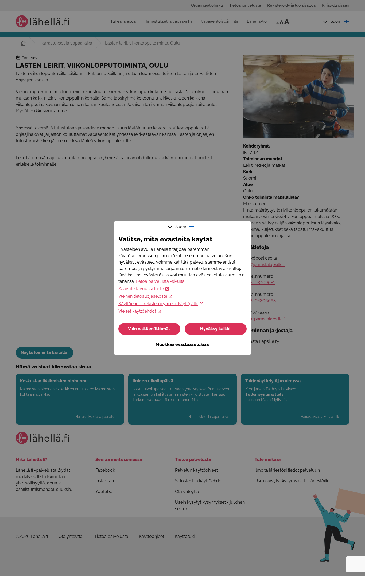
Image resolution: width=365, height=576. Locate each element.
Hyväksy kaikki (215, 328)
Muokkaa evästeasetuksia (182, 344)
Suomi (181, 226)
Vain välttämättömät (149, 328)
